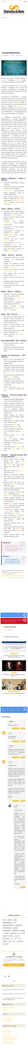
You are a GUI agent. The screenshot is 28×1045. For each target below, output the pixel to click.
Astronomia (22, 930)
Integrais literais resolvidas (9, 1039)
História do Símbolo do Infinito (12, 563)
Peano (22, 517)
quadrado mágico (13, 267)
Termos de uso (21, 577)
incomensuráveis (9, 223)
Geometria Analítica (7, 930)
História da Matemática (14, 691)
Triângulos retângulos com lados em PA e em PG (14, 993)
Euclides (12, 232)
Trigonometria (15, 930)
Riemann (13, 484)
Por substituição (7, 1033)
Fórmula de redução (8, 1041)
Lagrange (21, 463)
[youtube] (24, 1)
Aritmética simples (9, 190)
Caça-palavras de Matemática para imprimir (13, 989)
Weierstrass (10, 495)
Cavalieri (18, 446)
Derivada (6, 933)
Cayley (15, 513)
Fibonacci (10, 377)
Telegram (20, 614)
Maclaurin (21, 470)
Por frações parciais (8, 1035)
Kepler (16, 426)
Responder (15, 728)
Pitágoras (14, 215)
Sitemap (5, 1009)
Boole (16, 515)
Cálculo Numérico (6, 938)
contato (4, 621)
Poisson (22, 466)
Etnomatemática (20, 941)
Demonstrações (18, 925)
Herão (15, 242)
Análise (23, 933)
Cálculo (14, 672)
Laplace (9, 464)
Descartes (6, 436)
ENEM (14, 941)
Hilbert (18, 528)
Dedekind (21, 494)
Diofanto (10, 250)
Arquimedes (7, 236)
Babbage (6, 505)
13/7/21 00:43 (10, 763)
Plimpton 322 (23, 106)
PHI (19, 933)
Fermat (22, 431)
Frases (9, 941)
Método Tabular (7, 1031)
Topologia (5, 941)
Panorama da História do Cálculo (12, 561)
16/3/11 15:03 (10, 734)
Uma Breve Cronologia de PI (11, 559)
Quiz (20, 938)
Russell (20, 530)
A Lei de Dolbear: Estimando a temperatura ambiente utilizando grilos (13, 999)
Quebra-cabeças (13, 933)
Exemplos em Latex (8, 1019)
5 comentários (20, 55)
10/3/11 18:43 (10, 722)
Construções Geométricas (8, 925)
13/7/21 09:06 (16, 808)
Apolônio (6, 240)
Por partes (5, 1029)
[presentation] (12, 709)
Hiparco (15, 244)
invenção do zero (19, 298)
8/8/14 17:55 (10, 747)
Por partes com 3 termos (9, 1043)
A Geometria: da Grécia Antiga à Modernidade (14, 693)
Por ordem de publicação (9, 1007)
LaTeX (16, 938)
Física (15, 922)
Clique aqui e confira (14, 965)
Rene (11, 761)
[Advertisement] (14, 35)
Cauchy (6, 494)
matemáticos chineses (10, 271)
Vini (10, 732)
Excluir (23, 728)
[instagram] (26, 1)
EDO (12, 938)
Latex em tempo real (8, 1017)
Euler (13, 463)
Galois (6, 511)
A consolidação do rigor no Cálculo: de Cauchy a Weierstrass (14, 675)
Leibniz (14, 448)
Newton (22, 448)
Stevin (15, 424)
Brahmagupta (17, 308)
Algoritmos (14, 653)
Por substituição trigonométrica (11, 1037)
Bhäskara (8, 309)
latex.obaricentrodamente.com (14, 710)
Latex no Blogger (7, 1021)
